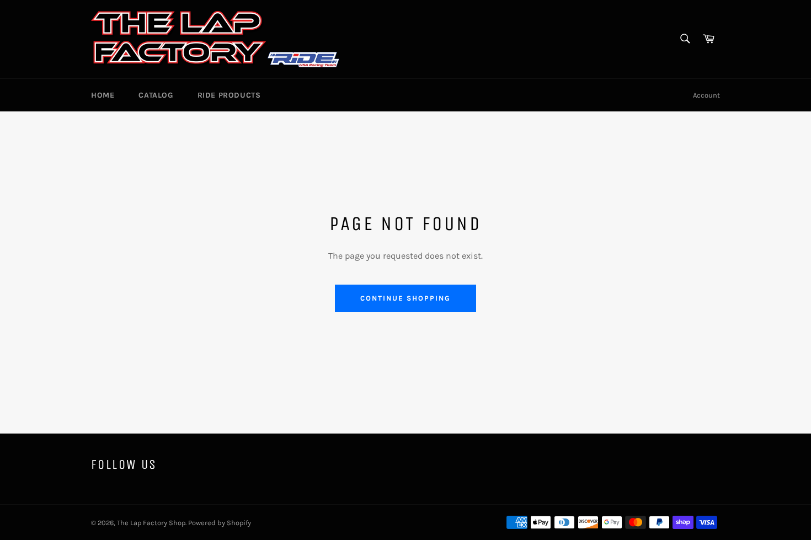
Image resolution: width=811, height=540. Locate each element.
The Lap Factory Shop (151, 522)
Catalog (155, 95)
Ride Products (229, 95)
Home (102, 95)
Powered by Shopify (219, 522)
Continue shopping (405, 298)
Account (706, 95)
